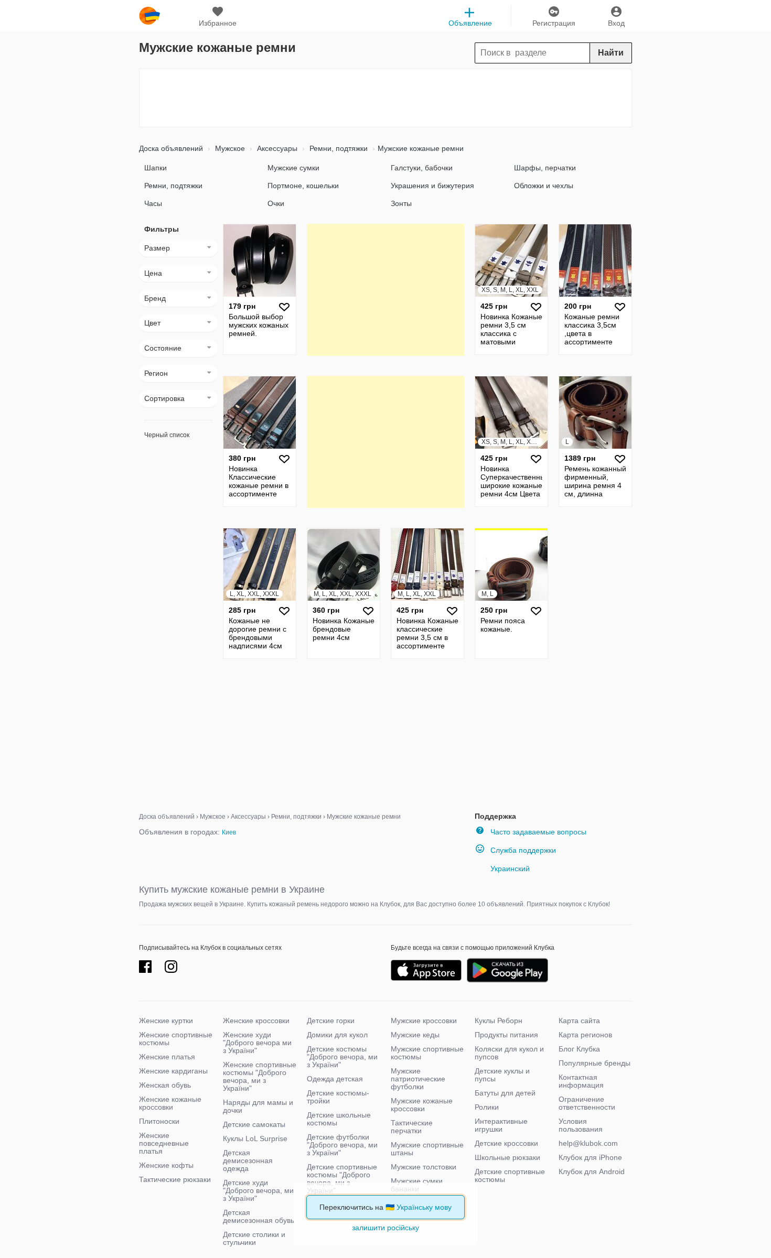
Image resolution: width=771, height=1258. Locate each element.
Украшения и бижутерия (432, 185)
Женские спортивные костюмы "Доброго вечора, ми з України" (259, 1076)
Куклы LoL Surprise (255, 1138)
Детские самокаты (254, 1124)
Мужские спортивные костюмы (427, 1053)
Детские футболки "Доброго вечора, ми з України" (342, 1145)
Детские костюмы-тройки (338, 1097)
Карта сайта (579, 1020)
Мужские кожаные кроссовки (422, 1105)
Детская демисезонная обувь (258, 1216)
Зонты (401, 203)
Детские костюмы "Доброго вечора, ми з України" (342, 1057)
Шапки (155, 168)
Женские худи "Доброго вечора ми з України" (257, 1043)
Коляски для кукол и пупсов (509, 1053)
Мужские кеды (415, 1035)
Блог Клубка (579, 1049)
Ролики (487, 1107)
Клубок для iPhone (590, 1157)
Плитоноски (159, 1121)
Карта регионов (585, 1035)
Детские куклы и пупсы (502, 1075)
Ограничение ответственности (587, 1103)
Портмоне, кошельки (303, 185)
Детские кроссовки (506, 1143)
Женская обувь (165, 1085)
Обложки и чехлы (543, 185)
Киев (229, 832)
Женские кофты (166, 1165)
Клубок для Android (592, 1171)
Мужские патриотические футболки (418, 1079)
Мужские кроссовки (424, 1020)
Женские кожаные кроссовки (170, 1103)
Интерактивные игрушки (501, 1125)
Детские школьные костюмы (339, 1119)
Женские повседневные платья (164, 1143)
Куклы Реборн (498, 1020)
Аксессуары (276, 148)
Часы (153, 203)
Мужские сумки (293, 168)
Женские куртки (166, 1020)
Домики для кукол (337, 1035)
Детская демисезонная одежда (248, 1160)
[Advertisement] (385, 98)
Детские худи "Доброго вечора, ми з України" (258, 1190)
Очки (275, 203)
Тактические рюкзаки (175, 1179)
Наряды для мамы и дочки (258, 1106)
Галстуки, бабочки (422, 168)
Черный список (166, 435)
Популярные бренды (594, 1063)
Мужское (229, 148)
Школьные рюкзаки (507, 1157)
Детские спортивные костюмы (510, 1175)
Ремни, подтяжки (337, 148)
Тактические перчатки (412, 1127)
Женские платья (167, 1057)
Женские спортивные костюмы (175, 1039)
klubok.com (149, 15)
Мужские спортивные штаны (427, 1149)
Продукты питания (506, 1035)
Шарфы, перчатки (545, 168)
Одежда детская (335, 1079)
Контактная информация (581, 1081)
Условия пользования (581, 1125)
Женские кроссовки (256, 1020)
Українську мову (424, 1207)
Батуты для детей (505, 1093)
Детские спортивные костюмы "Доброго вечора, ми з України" (342, 1179)
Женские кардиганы (173, 1071)
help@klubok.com (588, 1143)
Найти (611, 52)
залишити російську (385, 1227)
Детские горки (331, 1020)
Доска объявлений (171, 148)
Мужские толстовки (423, 1167)
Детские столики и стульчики (254, 1238)
